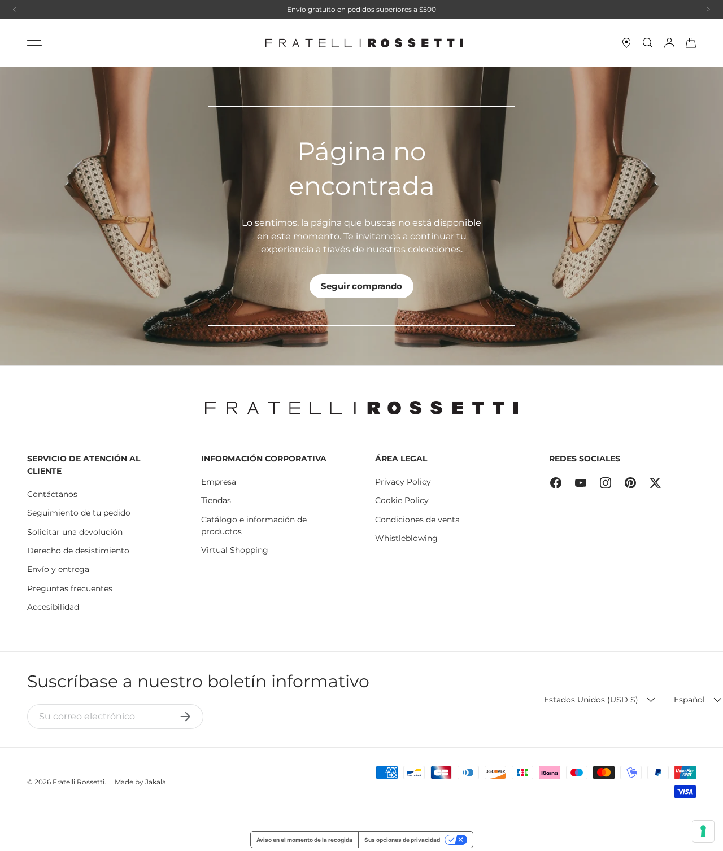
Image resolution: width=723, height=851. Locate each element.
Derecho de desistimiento (78, 550)
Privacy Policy (403, 482)
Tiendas (216, 500)
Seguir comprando (361, 286)
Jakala (155, 782)
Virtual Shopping (234, 550)
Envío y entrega (58, 569)
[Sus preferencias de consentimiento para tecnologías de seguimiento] (703, 831)
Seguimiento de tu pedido (78, 513)
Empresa (218, 482)
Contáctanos (52, 494)
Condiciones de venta (417, 519)
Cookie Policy (402, 500)
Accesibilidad (53, 607)
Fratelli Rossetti (78, 782)
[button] (691, 43)
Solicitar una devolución (75, 532)
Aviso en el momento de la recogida (304, 839)
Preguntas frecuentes (69, 588)
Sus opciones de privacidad (402, 839)
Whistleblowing (406, 538)
